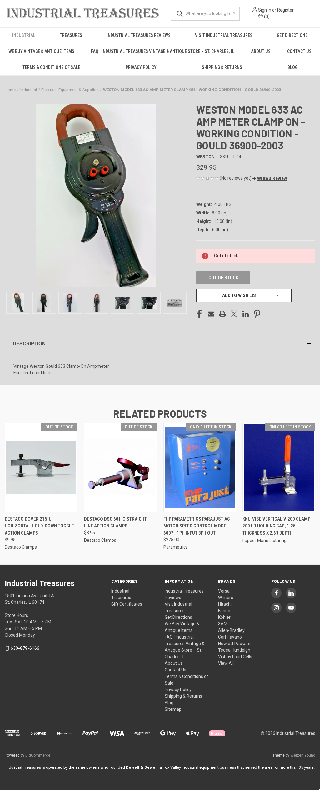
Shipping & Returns (222, 67)
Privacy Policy (141, 67)
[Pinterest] (257, 314)
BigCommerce (37, 755)
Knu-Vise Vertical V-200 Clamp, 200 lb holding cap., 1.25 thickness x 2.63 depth (276, 526)
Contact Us (299, 51)
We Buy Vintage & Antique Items (41, 51)
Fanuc (224, 610)
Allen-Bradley (231, 630)
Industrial (23, 35)
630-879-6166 (25, 648)
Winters (225, 597)
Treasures (71, 35)
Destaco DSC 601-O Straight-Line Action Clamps (116, 522)
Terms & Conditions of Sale (51, 67)
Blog (293, 67)
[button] (269, 178)
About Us (261, 51)
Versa (224, 590)
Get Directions (292, 35)
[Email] (211, 314)
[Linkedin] (245, 314)
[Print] (222, 314)
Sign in (264, 10)
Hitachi (225, 604)
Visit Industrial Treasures (223, 35)
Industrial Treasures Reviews (139, 35)
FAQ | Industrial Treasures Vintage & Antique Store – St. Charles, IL (162, 51)
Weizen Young (302, 755)
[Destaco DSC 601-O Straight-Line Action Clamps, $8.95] (120, 467)
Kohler (224, 617)
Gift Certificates (126, 604)
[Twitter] (234, 314)
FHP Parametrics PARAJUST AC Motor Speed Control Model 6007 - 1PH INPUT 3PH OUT (196, 526)
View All (226, 663)
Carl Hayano (230, 636)
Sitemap (173, 709)
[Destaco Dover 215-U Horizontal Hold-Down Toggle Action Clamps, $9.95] (41, 467)
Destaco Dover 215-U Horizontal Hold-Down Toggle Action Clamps (39, 526)
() (266, 16)
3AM (223, 623)
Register (285, 10)
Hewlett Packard (234, 643)
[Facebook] (199, 314)
